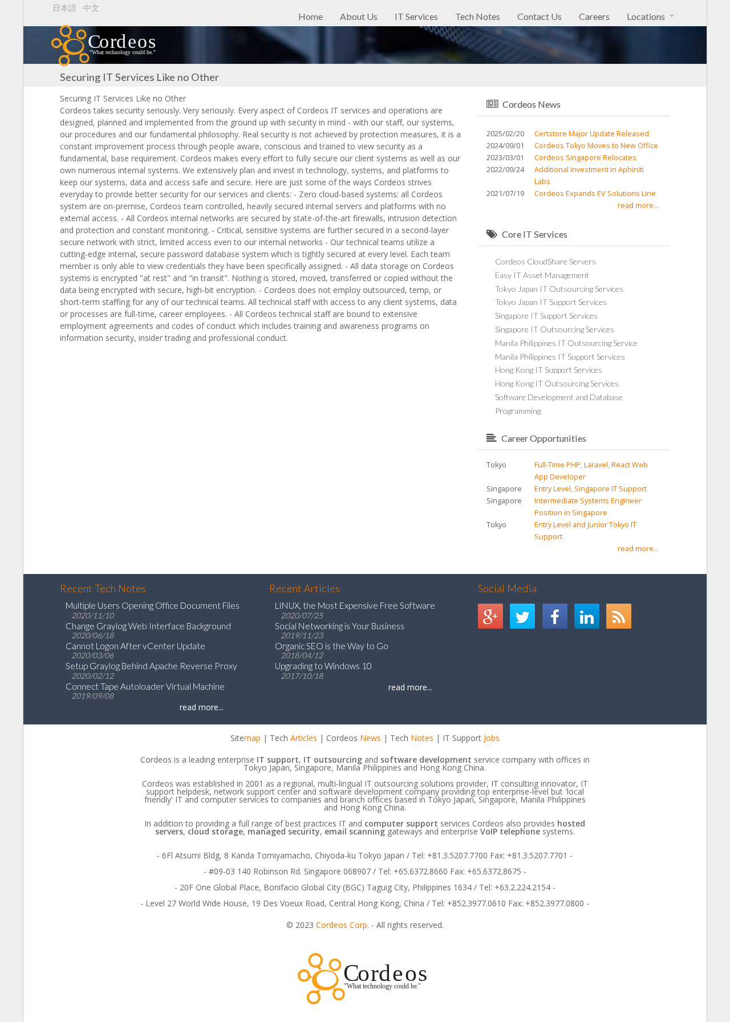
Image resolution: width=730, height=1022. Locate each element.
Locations (646, 16)
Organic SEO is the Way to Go (331, 646)
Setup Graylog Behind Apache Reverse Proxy (151, 666)
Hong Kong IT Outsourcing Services (557, 383)
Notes (422, 737)
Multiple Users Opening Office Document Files (153, 605)
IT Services (416, 16)
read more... (638, 205)
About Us (359, 16)
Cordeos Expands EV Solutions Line (595, 193)
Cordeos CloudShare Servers (545, 261)
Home (310, 16)
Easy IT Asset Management (542, 275)
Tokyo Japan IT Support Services (551, 302)
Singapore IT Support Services (546, 315)
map (252, 737)
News (370, 737)
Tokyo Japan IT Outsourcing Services (559, 289)
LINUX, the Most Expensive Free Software (355, 605)
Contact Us (539, 16)
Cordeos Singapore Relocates (585, 157)
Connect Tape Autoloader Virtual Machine (145, 686)
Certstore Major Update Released (591, 134)
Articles (303, 737)
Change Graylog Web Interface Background (148, 626)
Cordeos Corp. (342, 924)
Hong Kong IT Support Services (548, 369)
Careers (594, 16)
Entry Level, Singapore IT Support (590, 489)
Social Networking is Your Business (339, 626)
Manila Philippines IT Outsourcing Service (566, 343)
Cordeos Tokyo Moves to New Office (596, 145)
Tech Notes (477, 16)
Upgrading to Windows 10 (323, 666)
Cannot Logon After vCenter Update (135, 646)
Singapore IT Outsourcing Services (554, 329)
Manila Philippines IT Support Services (560, 356)
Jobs (492, 737)
